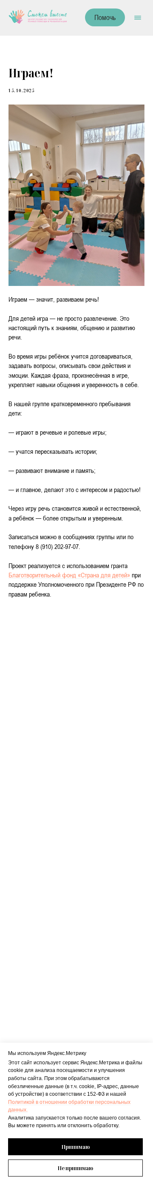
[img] (37, 16)
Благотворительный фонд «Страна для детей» (69, 575)
